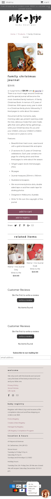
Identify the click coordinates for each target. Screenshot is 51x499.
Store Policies (13, 388)
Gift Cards (11, 391)
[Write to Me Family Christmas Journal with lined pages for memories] (22, 57)
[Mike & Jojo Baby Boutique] (25, 20)
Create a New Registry (16, 423)
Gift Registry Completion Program (21, 431)
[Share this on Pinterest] (24, 225)
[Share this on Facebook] (19, 225)
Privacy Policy (13, 385)
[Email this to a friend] (32, 225)
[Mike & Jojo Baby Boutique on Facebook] (9, 395)
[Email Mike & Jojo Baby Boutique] (17, 395)
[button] (25, 91)
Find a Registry (13, 419)
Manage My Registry (15, 427)
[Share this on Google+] (28, 225)
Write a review (25, 300)
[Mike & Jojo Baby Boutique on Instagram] (13, 395)
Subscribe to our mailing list (25, 353)
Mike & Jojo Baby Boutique (28, 481)
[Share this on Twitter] (15, 225)
